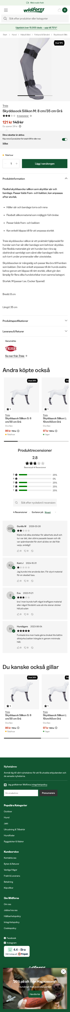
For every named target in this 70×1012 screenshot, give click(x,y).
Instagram (12, 942)
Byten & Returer (11, 863)
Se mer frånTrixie (14, 355)
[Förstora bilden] (35, 69)
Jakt (6, 823)
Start (5, 34)
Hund (14, 34)
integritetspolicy (39, 784)
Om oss (7, 904)
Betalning (8, 881)
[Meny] (5, 10)
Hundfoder (9, 835)
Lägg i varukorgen (45, 163)
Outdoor (8, 811)
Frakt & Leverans (12, 875)
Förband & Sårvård (42, 34)
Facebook (11, 938)
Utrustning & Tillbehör (14, 829)
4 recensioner (23, 116)
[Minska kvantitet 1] (5, 163)
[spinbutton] (11, 163)
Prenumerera (48, 793)
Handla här (35, 994)
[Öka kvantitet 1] (16, 163)
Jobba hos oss (10, 910)
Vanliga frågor (10, 869)
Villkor (5, 143)
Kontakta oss (10, 857)
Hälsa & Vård (25, 34)
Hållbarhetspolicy (12, 916)
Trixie (5, 105)
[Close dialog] (63, 971)
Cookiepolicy (10, 928)
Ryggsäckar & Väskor (14, 841)
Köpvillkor (8, 887)
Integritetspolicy (12, 922)
